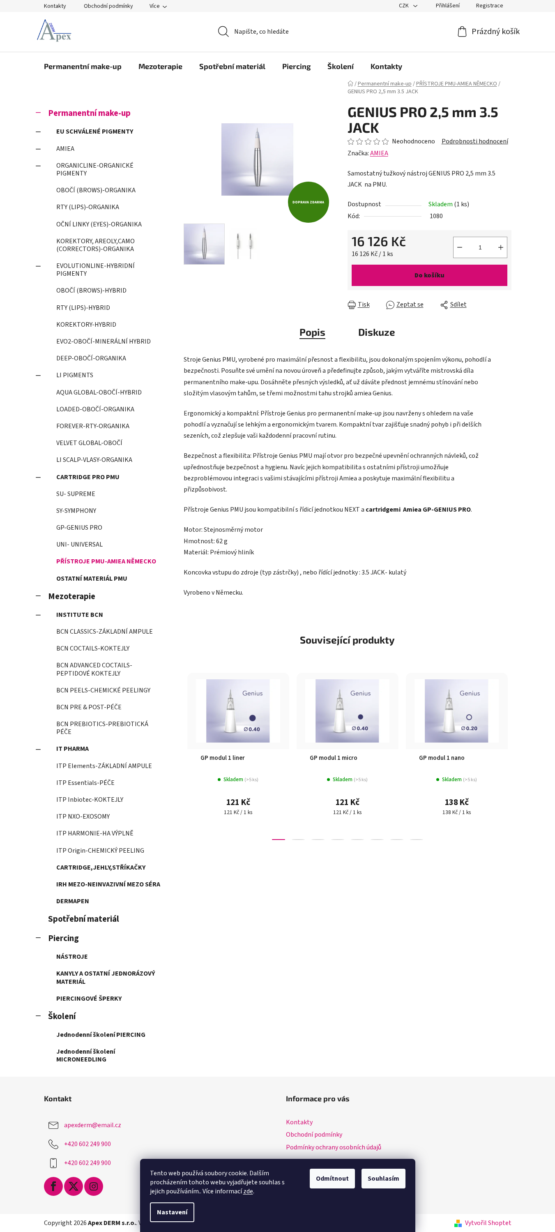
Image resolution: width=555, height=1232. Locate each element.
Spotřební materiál (83, 919)
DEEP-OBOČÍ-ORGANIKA (91, 358)
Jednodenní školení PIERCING (100, 1034)
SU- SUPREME (75, 493)
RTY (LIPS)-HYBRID (83, 307)
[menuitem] (83, 66)
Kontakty (55, 6)
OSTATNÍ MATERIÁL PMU (91, 578)
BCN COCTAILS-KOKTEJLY (92, 648)
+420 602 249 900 (87, 1144)
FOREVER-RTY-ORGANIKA (92, 426)
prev (190, 764)
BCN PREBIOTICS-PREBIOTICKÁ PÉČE (102, 728)
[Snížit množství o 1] (460, 247)
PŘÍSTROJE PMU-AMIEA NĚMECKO (106, 561)
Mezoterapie (71, 596)
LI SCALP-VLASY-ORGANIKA (94, 459)
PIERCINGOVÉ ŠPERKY (89, 998)
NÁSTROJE (72, 956)
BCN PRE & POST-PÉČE (89, 707)
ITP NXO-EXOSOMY (83, 816)
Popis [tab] (312, 332)
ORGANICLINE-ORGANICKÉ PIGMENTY (95, 169)
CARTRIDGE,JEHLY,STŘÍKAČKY (100, 867)
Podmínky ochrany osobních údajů (333, 1147)
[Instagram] (93, 1186)
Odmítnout (332, 1178)
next (504, 764)
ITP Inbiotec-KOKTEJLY (89, 799)
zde (248, 1191)
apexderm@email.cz (92, 1125)
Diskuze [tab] (376, 332)
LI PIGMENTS (74, 375)
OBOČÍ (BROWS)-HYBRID (91, 290)
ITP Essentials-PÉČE (85, 782)
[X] (73, 1186)
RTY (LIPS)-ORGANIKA (87, 207)
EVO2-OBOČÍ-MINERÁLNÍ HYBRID (103, 341)
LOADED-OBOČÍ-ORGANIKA (95, 409)
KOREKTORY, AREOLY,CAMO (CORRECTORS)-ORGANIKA (95, 245)
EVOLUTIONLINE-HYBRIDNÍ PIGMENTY (95, 269)
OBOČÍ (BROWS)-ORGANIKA (96, 190)
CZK (404, 6)
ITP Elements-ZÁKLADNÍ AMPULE (104, 766)
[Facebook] (53, 1186)
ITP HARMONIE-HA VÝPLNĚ (95, 833)
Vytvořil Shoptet (488, 1222)
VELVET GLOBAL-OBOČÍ (89, 443)
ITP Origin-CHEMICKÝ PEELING (100, 850)
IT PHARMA (72, 748)
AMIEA (65, 148)
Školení (62, 1016)
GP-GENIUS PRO (79, 527)
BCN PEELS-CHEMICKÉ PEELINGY (103, 690)
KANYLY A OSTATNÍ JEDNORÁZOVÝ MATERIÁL (105, 977)
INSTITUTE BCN (79, 614)
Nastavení (172, 1212)
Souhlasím (383, 1178)
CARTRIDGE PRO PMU (88, 477)
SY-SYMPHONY (76, 510)
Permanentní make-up (89, 113)
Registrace (489, 6)
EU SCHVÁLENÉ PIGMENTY (94, 131)
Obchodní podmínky (108, 6)
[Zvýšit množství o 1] (501, 247)
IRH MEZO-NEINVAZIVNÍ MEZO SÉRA (108, 884)
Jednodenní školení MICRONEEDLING (85, 1055)
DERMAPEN (72, 901)
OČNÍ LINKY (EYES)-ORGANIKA (99, 224)
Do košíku (429, 275)
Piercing (63, 938)
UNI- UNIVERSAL (79, 544)
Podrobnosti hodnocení (475, 141)
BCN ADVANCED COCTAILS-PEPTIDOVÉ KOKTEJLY (94, 669)
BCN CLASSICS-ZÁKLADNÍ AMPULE (104, 631)
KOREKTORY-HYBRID (86, 324)
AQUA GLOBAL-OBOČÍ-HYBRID (99, 392)
